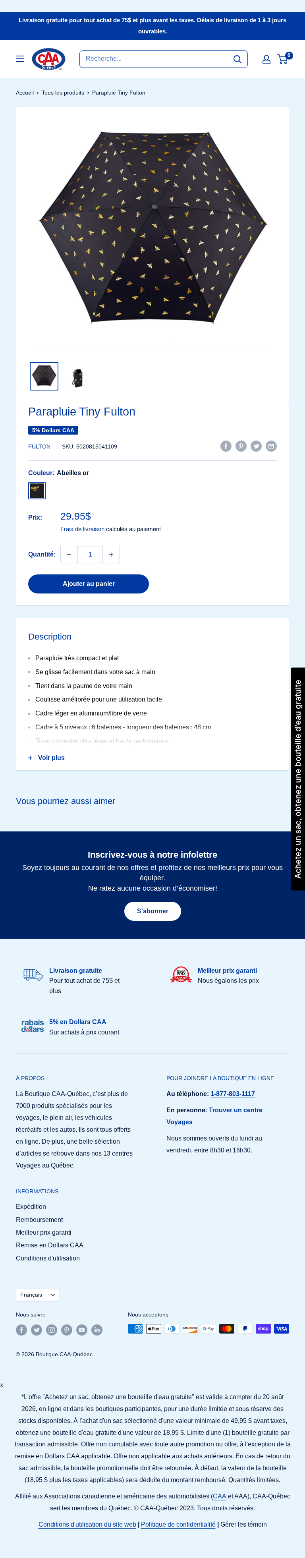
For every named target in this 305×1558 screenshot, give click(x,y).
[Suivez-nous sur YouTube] (81, 1329)
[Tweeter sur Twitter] (256, 446)
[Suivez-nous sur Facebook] (21, 1329)
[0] (283, 59)
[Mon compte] (266, 59)
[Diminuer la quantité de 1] (69, 554)
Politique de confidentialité (178, 1524)
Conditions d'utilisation (48, 1258)
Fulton (39, 446)
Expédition (31, 1206)
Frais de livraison (82, 529)
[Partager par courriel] (271, 446)
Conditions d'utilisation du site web (87, 1524)
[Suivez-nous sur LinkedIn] (96, 1329)
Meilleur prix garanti (43, 1232)
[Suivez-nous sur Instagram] (51, 1329)
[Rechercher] (237, 59)
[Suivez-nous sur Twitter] (36, 1329)
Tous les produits (63, 92)
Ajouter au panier (89, 583)
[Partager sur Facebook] (226, 446)
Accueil (25, 92)
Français (31, 1295)
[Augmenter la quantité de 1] (111, 554)
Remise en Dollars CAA (49, 1245)
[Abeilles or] (37, 490)
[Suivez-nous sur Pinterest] (66, 1329)
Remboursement (39, 1219)
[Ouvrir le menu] (20, 59)
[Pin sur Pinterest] (241, 446)
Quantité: (42, 554)
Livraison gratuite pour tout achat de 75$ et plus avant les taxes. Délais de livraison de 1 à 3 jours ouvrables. (152, 26)
